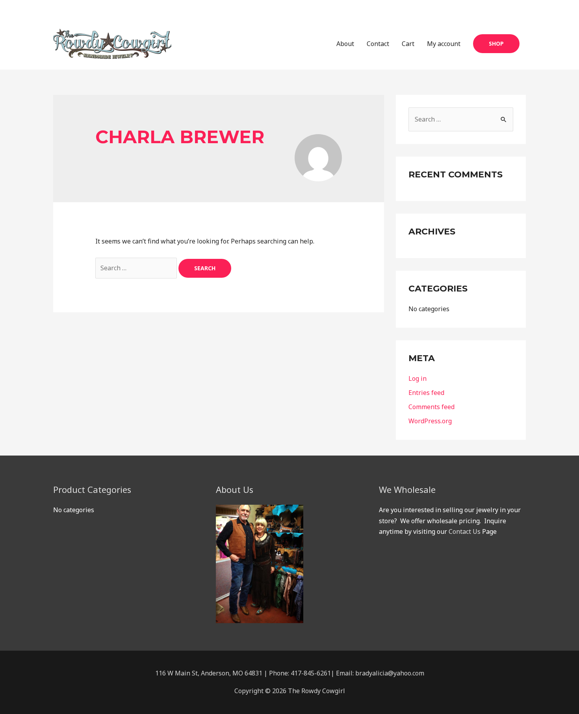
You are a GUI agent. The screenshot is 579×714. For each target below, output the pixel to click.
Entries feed (426, 392)
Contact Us (465, 531)
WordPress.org (430, 421)
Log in (417, 378)
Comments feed (431, 406)
